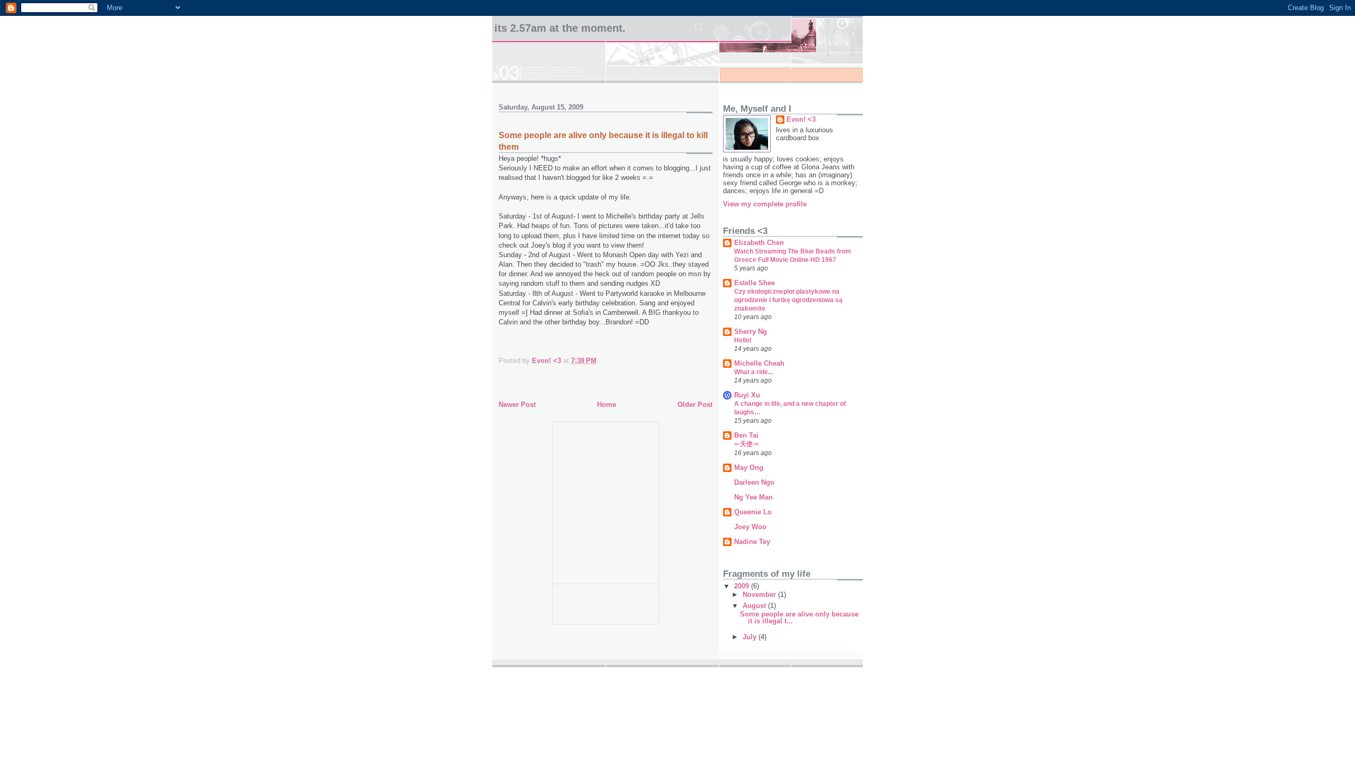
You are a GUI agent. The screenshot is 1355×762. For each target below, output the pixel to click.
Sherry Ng (750, 331)
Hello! (743, 340)
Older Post (695, 405)
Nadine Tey (752, 542)
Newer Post (517, 405)
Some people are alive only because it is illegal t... (799, 617)
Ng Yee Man (753, 497)
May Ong (748, 467)
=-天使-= (746, 444)
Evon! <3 (801, 119)
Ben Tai (746, 435)
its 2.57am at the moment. (560, 28)
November (760, 594)
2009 (742, 586)
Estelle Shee (754, 283)
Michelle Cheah (759, 363)
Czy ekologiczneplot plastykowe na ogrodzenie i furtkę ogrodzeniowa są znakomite (788, 300)
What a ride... (753, 372)
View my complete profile (765, 204)
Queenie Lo (753, 512)
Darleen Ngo (754, 482)
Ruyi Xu (747, 395)
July (750, 637)
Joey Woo (750, 527)
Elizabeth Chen (759, 243)
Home (606, 405)
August (755, 606)
